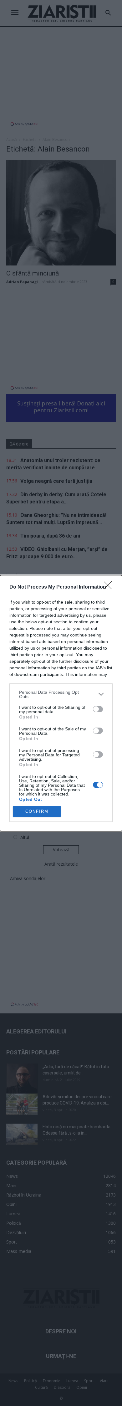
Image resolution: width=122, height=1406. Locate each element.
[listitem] (61, 694)
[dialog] (61, 703)
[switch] (98, 709)
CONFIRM (36, 811)
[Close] (110, 587)
